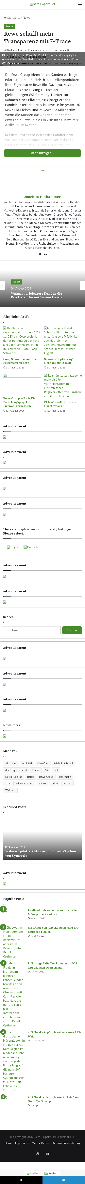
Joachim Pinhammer (54, 50)
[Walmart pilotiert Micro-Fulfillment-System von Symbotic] (42, 838)
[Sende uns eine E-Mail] (68, 50)
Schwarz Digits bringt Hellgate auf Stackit (59, 361)
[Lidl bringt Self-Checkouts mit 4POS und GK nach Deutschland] (14, 994)
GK (46, 770)
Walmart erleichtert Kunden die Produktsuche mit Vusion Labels (36, 295)
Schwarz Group (24, 783)
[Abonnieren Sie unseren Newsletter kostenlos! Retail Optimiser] (42, 736)
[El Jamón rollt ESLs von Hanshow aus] (63, 386)
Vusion (67, 783)
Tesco (42, 783)
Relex (30, 776)
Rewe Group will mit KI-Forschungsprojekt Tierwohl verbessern (19, 402)
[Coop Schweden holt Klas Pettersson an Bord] (22, 340)
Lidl (56, 770)
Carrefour (43, 763)
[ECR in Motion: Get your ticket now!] (42, 437)
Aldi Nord (11, 763)
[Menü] (80, 5)
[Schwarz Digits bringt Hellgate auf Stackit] (63, 340)
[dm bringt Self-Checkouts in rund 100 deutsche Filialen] (14, 942)
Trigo (54, 783)
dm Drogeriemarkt (16, 770)
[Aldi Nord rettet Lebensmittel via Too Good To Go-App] (14, 1102)
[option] (42, 285)
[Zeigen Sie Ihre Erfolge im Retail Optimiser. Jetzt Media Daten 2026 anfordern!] (42, 883)
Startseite (13, 17)
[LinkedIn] (45, 254)
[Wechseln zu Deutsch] (51, 1174)
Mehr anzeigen (42, 153)
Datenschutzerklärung (66, 1143)
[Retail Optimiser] (42, 4)
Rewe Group (46, 776)
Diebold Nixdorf (63, 763)
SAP (7, 783)
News (26, 17)
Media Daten (40, 1143)
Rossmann (65, 776)
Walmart (10, 790)
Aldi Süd (27, 763)
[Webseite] (39, 254)
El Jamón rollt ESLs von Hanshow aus (60, 404)
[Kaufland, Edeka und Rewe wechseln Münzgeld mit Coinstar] (14, 915)
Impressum (22, 1143)
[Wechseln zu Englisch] (33, 1174)
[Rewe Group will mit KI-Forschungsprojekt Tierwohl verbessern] (22, 384)
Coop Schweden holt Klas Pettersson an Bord (20, 361)
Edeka (35, 770)
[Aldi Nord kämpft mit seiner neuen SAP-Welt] (14, 1061)
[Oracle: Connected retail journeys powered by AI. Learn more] (42, 602)
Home (8, 1143)
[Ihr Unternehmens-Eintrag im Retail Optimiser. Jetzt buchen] (42, 684)
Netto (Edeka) (13, 776)
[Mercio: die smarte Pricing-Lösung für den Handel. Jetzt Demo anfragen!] (42, 488)
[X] (37, 1153)
